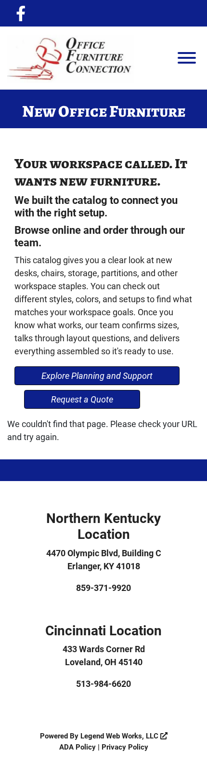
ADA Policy (77, 746)
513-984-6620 (103, 683)
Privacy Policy (125, 746)
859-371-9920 (103, 587)
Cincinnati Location (103, 630)
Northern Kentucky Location (103, 526)
